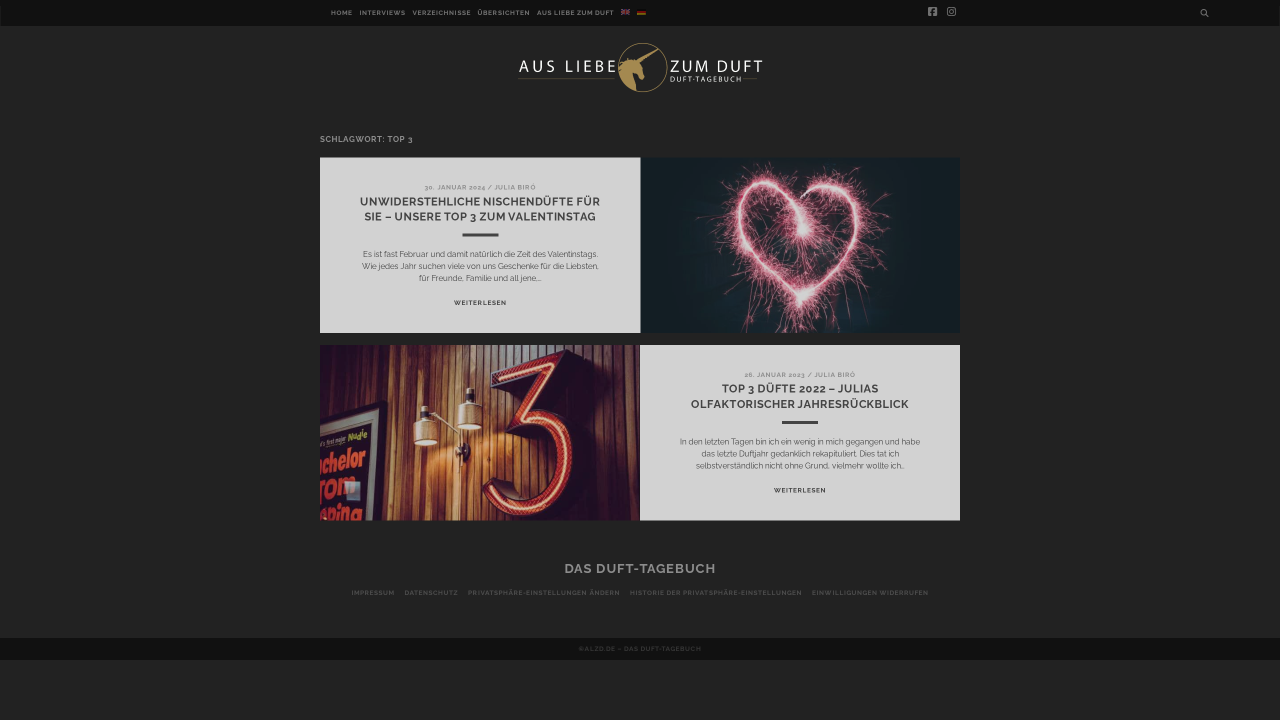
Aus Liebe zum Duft (575, 12)
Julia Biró (515, 187)
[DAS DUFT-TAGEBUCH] (640, 91)
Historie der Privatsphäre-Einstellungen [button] (716, 592)
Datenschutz (431, 592)
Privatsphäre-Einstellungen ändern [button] (544, 592)
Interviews (383, 12)
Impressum (373, 592)
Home (341, 12)
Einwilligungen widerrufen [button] (870, 592)
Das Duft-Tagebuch (640, 568)
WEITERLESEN (480, 302)
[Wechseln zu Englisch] (625, 12)
